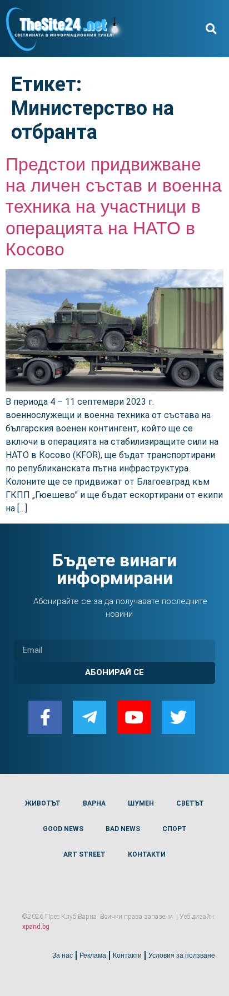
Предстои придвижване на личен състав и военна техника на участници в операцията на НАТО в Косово (114, 207)
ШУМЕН (141, 803)
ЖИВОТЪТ (43, 803)
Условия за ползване (181, 955)
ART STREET (84, 854)
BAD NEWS (123, 829)
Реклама (92, 955)
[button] (211, 28)
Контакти (127, 955)
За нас (62, 955)
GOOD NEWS (63, 829)
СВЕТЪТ (190, 803)
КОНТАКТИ (147, 854)
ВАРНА (94, 803)
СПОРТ (174, 829)
